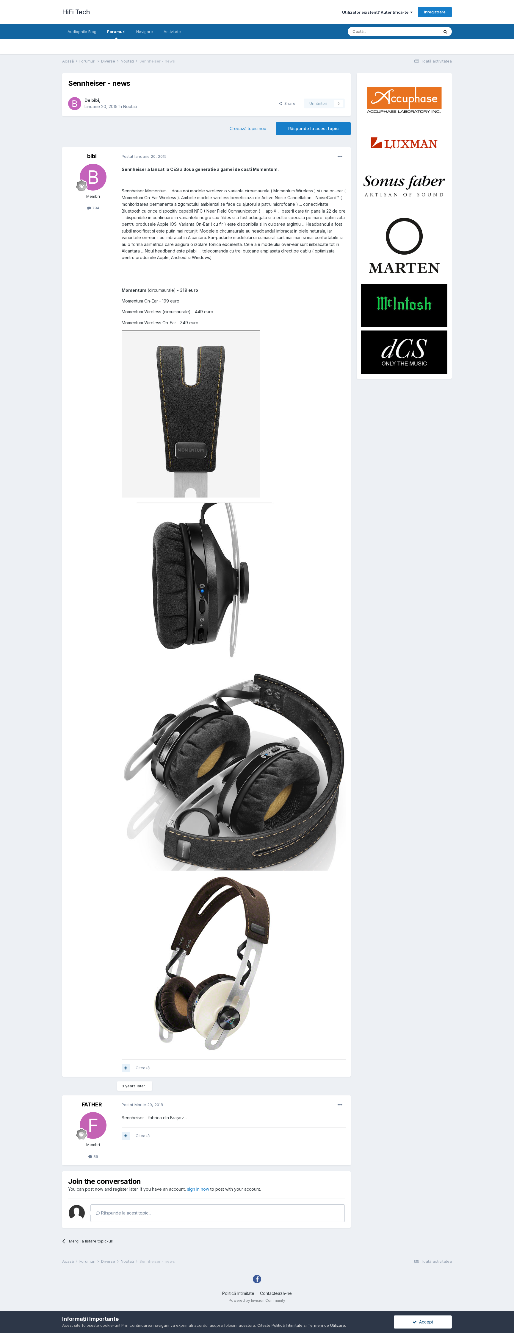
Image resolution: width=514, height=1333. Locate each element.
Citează (143, 1067)
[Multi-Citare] (126, 1068)
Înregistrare (435, 12)
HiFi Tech (76, 12)
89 (95, 1156)
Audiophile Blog (82, 31)
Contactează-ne (276, 1293)
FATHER (92, 1104)
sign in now (198, 1189)
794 (95, 207)
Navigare (144, 31)
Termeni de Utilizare (326, 1325)
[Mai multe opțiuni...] (340, 156)
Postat (144, 156)
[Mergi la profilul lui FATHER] (93, 1125)
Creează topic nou (248, 128)
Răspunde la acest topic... (125, 1212)
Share (288, 103)
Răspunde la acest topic (313, 128)
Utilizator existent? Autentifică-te (376, 12)
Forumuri (116, 31)
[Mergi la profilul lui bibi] (74, 103)
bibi (95, 100)
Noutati (130, 106)
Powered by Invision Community (257, 1300)
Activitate (172, 31)
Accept (425, 1321)
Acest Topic (420, 31)
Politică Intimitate (238, 1293)
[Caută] (445, 31)
